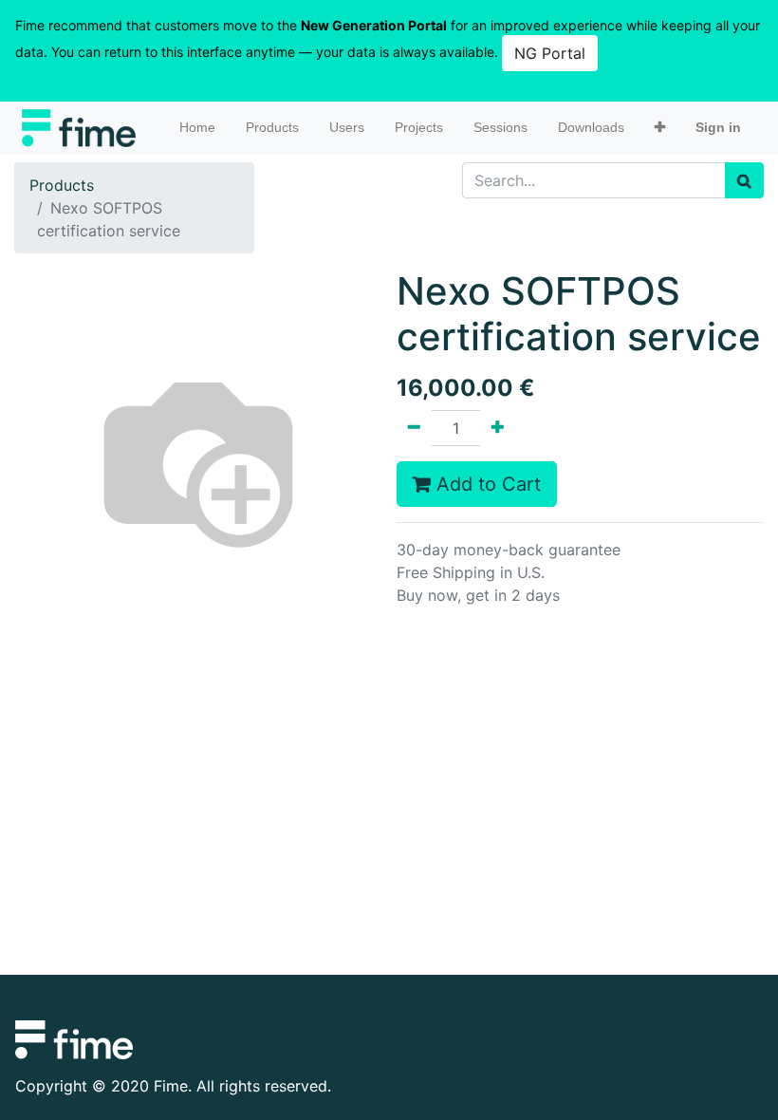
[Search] (744, 180)
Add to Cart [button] (486, 484)
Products (61, 185)
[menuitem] (197, 127)
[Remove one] (414, 428)
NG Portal (549, 53)
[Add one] (497, 428)
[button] (659, 127)
